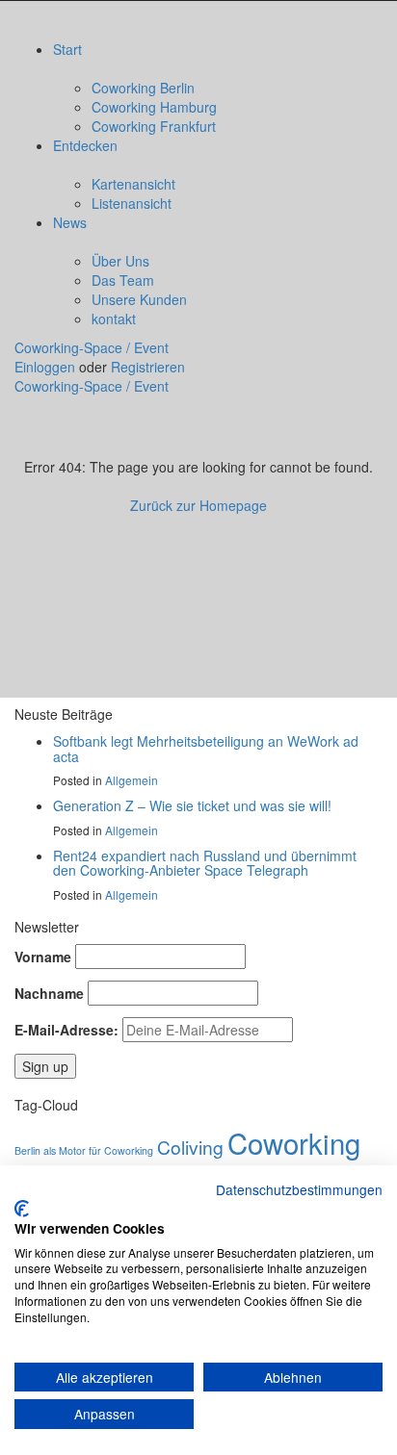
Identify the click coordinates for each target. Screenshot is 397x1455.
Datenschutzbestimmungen (299, 1189)
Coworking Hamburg (154, 106)
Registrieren (148, 366)
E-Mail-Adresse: (66, 1029)
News (70, 222)
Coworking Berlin (143, 87)
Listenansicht (132, 203)
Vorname (42, 956)
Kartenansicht (133, 183)
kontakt (114, 318)
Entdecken (85, 145)
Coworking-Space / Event (91, 347)
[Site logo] (142, 18)
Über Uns (120, 260)
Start (67, 49)
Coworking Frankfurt (154, 126)
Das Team (123, 280)
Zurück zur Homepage (198, 505)
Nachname (49, 993)
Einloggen (46, 366)
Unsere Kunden (139, 299)
